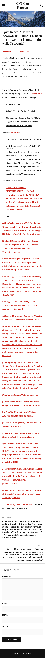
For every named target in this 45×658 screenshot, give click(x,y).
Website (6, 626)
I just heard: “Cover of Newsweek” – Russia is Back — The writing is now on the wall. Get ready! (22, 37)
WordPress (28, 653)
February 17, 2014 (23, 52)
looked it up (36, 93)
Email (5, 615)
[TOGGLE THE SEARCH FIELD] (41, 5)
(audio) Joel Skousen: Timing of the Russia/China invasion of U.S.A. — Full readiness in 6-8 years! (20, 305)
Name (4, 604)
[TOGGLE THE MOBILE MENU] (3, 5)
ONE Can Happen (22, 5)
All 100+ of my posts (17, 504)
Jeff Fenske (7, 52)
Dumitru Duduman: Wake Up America (20, 394)
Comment (7, 576)
